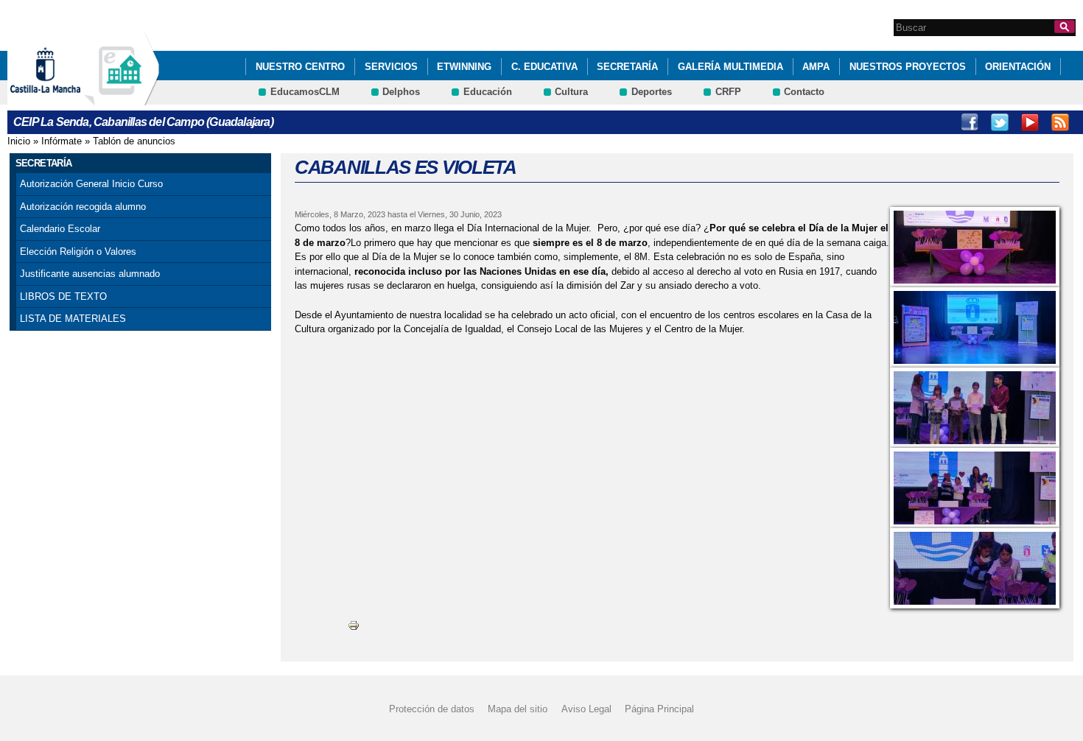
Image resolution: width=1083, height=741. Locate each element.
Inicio (18, 141)
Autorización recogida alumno (83, 206)
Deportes (651, 91)
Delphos (401, 91)
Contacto (804, 91)
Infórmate (61, 141)
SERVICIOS (391, 66)
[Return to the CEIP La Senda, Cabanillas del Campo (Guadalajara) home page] (121, 98)
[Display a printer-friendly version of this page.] (354, 625)
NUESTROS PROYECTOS (907, 66)
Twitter (1000, 122)
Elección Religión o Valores (78, 251)
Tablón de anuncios (134, 141)
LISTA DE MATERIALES (73, 318)
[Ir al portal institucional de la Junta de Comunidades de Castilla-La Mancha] (63, 98)
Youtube (1030, 122)
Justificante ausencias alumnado (90, 273)
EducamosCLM (305, 91)
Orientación (1018, 66)
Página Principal (659, 708)
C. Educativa (544, 66)
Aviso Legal (586, 708)
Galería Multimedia (730, 66)
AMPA (816, 66)
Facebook (969, 122)
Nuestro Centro (300, 66)
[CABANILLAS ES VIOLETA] (974, 247)
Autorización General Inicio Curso (91, 183)
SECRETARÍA (627, 66)
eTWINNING (464, 66)
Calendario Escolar (60, 228)
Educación (487, 91)
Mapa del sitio (517, 708)
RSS (1060, 122)
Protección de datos (431, 708)
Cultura (571, 91)
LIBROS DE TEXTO (63, 296)
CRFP (728, 91)
